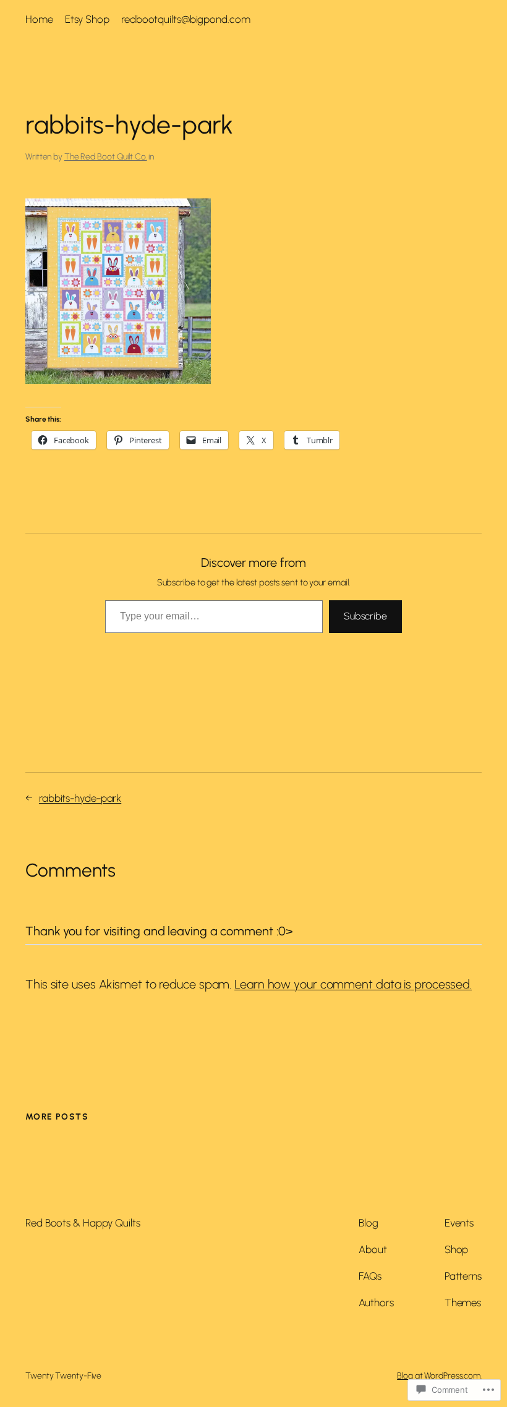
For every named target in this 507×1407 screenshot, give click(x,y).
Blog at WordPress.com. (439, 1376)
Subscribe (365, 616)
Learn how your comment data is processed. (353, 984)
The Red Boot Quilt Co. (105, 156)
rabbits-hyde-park (80, 798)
